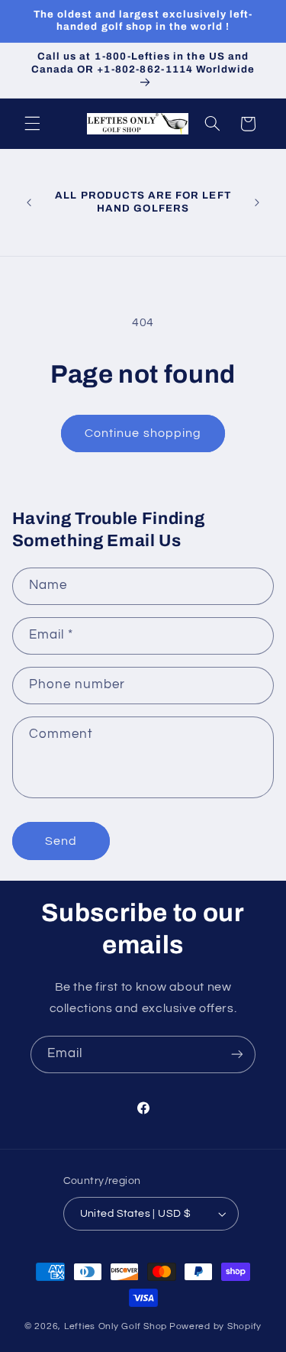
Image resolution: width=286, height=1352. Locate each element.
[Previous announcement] (29, 202)
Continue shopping (143, 433)
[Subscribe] (237, 1054)
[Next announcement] (257, 202)
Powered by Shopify (215, 1326)
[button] (32, 123)
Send (61, 841)
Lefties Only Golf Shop (115, 1326)
